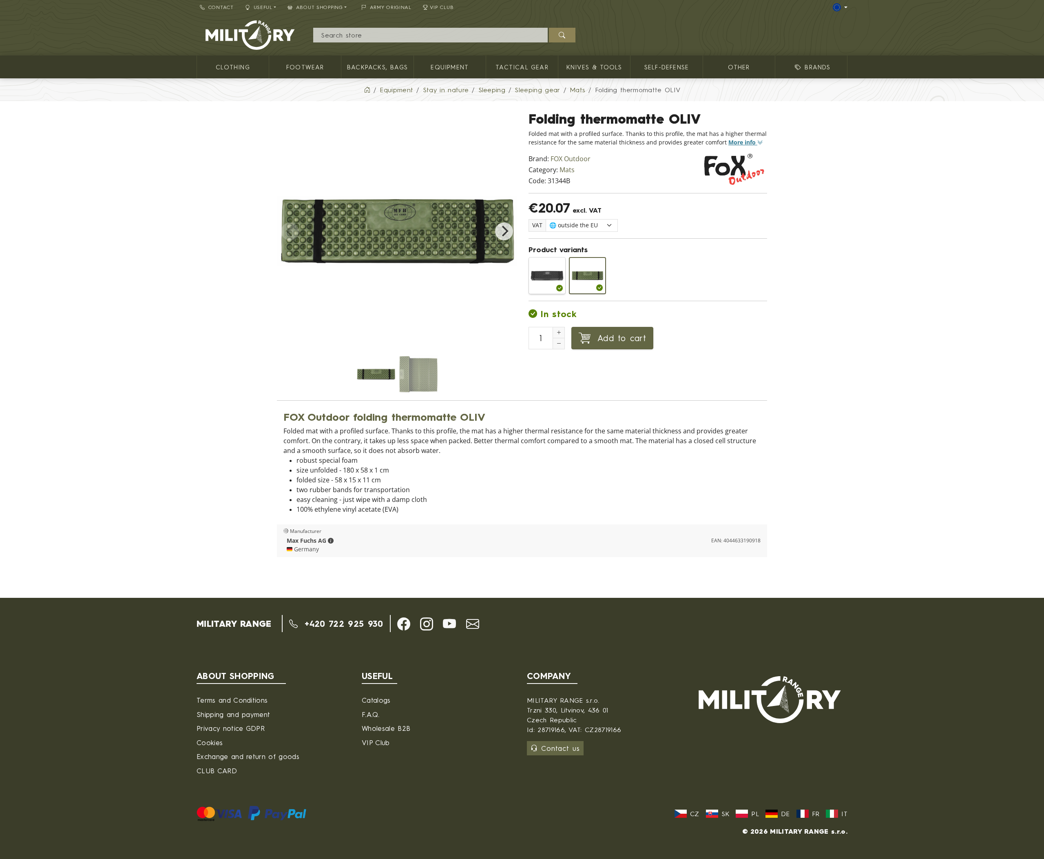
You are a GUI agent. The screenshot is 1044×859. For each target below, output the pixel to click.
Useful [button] (263, 7)
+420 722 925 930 (342, 623)
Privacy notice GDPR (231, 728)
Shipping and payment (233, 714)
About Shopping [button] (319, 7)
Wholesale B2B (386, 728)
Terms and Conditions (232, 700)
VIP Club (442, 7)
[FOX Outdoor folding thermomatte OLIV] (587, 275)
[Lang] (840, 7)
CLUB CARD (217, 770)
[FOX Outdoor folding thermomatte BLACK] (547, 275)
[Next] (504, 231)
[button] (331, 540)
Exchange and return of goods (248, 756)
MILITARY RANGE (234, 623)
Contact (221, 7)
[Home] (367, 90)
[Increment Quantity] (559, 332)
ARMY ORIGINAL (390, 7)
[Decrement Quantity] (559, 343)
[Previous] (290, 231)
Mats (567, 170)
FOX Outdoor (571, 159)
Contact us (560, 748)
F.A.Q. (370, 714)
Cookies (210, 742)
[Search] (562, 35)
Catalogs (376, 700)
